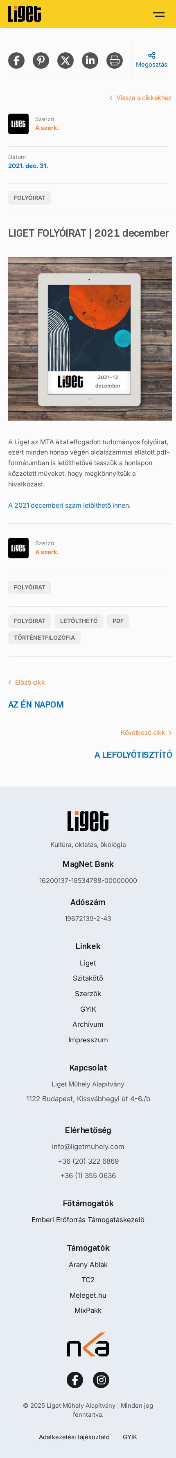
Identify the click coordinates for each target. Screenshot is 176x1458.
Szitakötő (88, 978)
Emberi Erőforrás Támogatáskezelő (88, 1220)
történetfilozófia (44, 637)
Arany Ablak (88, 1265)
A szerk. (47, 128)
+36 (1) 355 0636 (88, 1175)
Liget (88, 963)
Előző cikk (30, 682)
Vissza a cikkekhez (144, 98)
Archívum (88, 1024)
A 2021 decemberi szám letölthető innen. (69, 505)
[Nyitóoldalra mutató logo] (88, 821)
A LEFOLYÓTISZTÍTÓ (133, 754)
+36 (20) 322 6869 (88, 1161)
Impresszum (88, 1040)
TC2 (88, 1280)
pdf (118, 620)
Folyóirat (29, 197)
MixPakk (88, 1310)
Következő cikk (143, 732)
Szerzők (88, 994)
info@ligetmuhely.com (88, 1146)
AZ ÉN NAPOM (35, 704)
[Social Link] (75, 1380)
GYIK (88, 1009)
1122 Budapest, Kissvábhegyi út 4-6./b (88, 1099)
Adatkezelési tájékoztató (74, 1437)
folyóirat (29, 620)
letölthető (79, 620)
